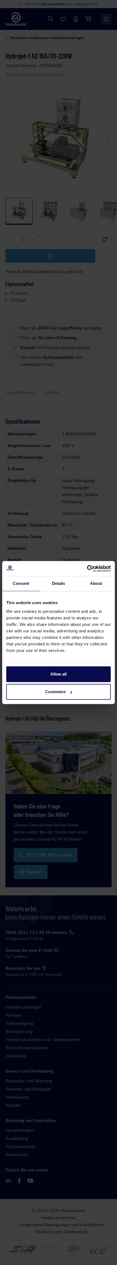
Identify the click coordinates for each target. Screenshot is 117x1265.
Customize (55, 691)
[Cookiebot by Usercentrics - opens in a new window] (87, 568)
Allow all (58, 674)
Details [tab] (58, 583)
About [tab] (96, 583)
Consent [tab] (21, 583)
